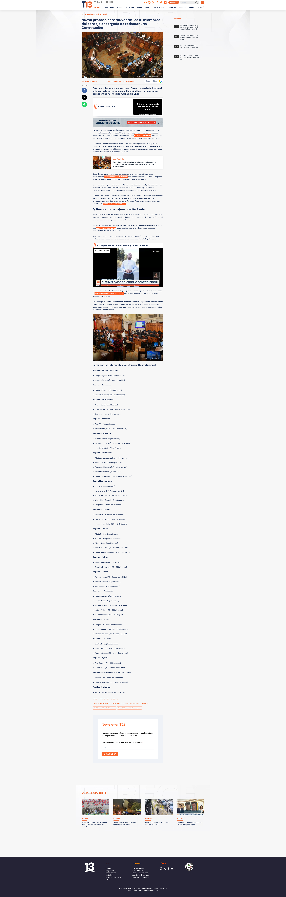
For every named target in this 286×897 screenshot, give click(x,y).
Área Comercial (137, 871)
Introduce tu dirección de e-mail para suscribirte (122, 743)
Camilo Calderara (89, 81)
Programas (110, 871)
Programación (111, 873)
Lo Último (98, 7)
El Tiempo (130, 7)
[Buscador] (196, 2)
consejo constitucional (107, 704)
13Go (107, 880)
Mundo (191, 7)
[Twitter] (165, 869)
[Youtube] (172, 869)
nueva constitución (104, 708)
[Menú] (202, 2)
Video (139, 7)
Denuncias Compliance (140, 877)
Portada (108, 868)
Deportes (172, 7)
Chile (147, 7)
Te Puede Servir (159, 7)
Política (182, 7)
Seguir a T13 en (152, 81)
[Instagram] (161, 869)
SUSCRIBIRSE (110, 754)
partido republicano (129, 708)
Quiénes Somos (138, 868)
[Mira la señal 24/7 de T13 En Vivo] (173, 2)
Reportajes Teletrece (113, 7)
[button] (203, 7)
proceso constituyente (136, 704)
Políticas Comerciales (140, 873)
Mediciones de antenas (140, 875)
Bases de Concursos (113, 877)
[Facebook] (168, 869)
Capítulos (109, 875)
